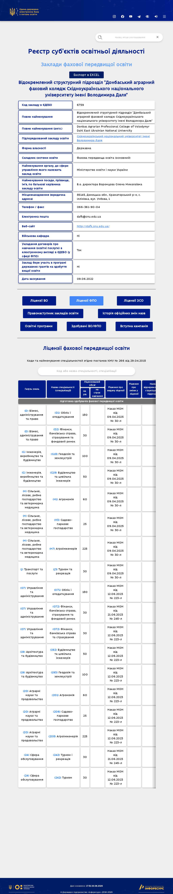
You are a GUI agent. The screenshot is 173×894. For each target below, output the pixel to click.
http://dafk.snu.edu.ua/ (93, 226)
